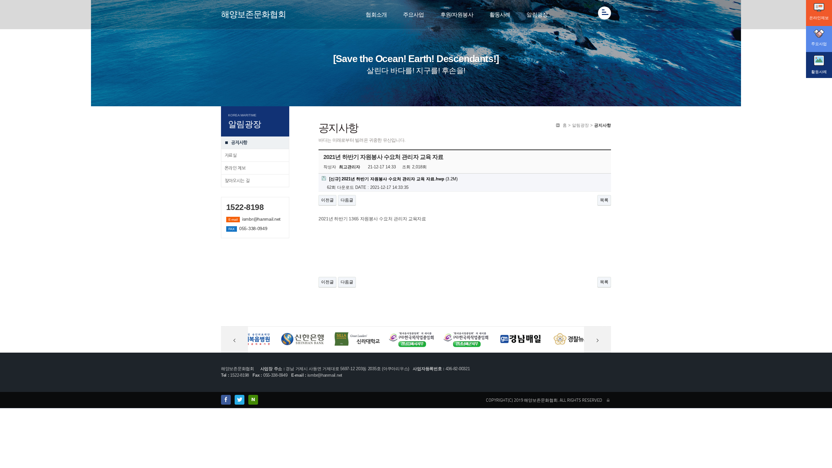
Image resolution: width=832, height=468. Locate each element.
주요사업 (413, 15)
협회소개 (376, 15)
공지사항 (239, 142)
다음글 (347, 200)
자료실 (231, 155)
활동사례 (500, 15)
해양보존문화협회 (253, 14)
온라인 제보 (235, 168)
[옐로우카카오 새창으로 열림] (239, 400)
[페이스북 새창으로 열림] (226, 400)
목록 (604, 200)
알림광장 (537, 15)
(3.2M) (393, 178)
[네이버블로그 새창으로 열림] (253, 400)
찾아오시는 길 (237, 180)
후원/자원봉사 (456, 15)
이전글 (327, 200)
